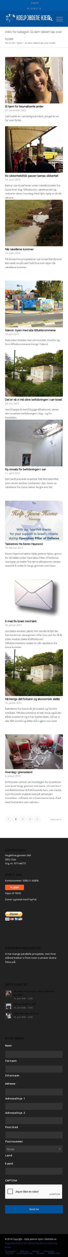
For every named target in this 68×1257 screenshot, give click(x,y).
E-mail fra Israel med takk (21, 621)
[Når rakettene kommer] (34, 223)
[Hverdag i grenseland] (34, 751)
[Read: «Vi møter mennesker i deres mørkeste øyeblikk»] (8, 993)
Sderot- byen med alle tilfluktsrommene (30, 330)
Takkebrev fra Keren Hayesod (24, 543)
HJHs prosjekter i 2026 (25, 1004)
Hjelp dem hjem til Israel (26, 1013)
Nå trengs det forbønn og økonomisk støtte (32, 699)
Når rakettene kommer (19, 249)
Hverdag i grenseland (18, 772)
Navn (9, 1045)
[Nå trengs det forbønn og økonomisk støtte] (34, 672)
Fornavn (11, 1061)
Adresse (11, 1083)
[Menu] (58, 19)
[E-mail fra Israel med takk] (34, 595)
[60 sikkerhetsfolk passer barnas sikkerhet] (34, 149)
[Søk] (49, 19)
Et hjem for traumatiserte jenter (24, 106)
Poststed (11, 1127)
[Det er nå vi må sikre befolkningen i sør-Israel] (34, 373)
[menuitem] (35, 3)
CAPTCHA (11, 1180)
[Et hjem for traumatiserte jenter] (34, 80)
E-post (9, 1163)
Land (8, 1155)
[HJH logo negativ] (28, 19)
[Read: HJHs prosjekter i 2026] (8, 1006)
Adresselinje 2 (15, 1113)
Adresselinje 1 (15, 1098)
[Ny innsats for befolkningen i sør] (34, 443)
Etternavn (12, 1075)
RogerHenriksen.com (16, 1243)
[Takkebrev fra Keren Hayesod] (34, 521)
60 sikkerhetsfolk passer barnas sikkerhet (31, 175)
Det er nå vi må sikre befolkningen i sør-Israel (33, 399)
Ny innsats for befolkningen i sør (25, 469)
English (35, 2)
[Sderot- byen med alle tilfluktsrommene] (34, 304)
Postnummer (14, 1141)
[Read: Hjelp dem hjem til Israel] (8, 1015)
